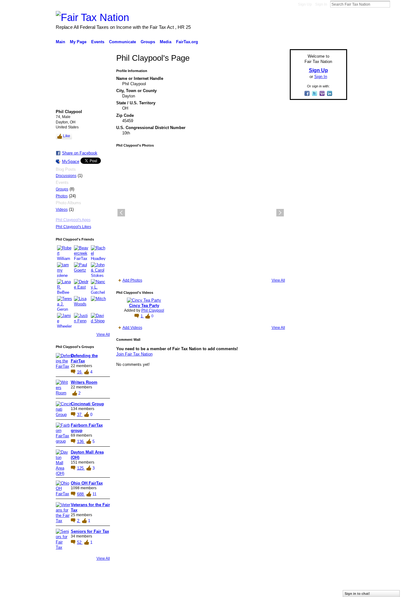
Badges (276, 589)
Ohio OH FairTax (87, 483)
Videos (62, 209)
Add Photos (132, 280)
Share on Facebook (79, 153)
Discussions (66, 176)
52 (80, 542)
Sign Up (305, 4)
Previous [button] (121, 212)
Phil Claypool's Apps (73, 220)
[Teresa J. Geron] (64, 303)
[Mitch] (98, 303)
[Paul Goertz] (81, 269)
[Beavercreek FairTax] (81, 252)
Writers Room (84, 382)
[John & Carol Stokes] (98, 269)
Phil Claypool (152, 310)
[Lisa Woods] (81, 303)
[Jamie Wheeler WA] (64, 320)
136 (81, 441)
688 (81, 494)
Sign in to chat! (357, 593)
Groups (62, 189)
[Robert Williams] (64, 252)
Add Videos (132, 327)
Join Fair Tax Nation (134, 354)
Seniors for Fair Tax (90, 531)
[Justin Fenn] (81, 320)
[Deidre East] (81, 286)
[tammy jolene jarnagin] (64, 269)
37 (80, 414)
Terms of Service (333, 589)
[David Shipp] (98, 320)
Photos (62, 196)
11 (94, 494)
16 (80, 372)
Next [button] (280, 212)
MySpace (70, 161)
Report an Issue (300, 589)
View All (103, 334)
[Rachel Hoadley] (98, 252)
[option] (200, 212)
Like (66, 136)
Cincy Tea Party (144, 305)
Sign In (321, 4)
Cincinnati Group (87, 404)
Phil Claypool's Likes (73, 227)
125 (81, 468)
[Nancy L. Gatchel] (98, 286)
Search (395, 4)
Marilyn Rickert (102, 589)
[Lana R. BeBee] (64, 286)
